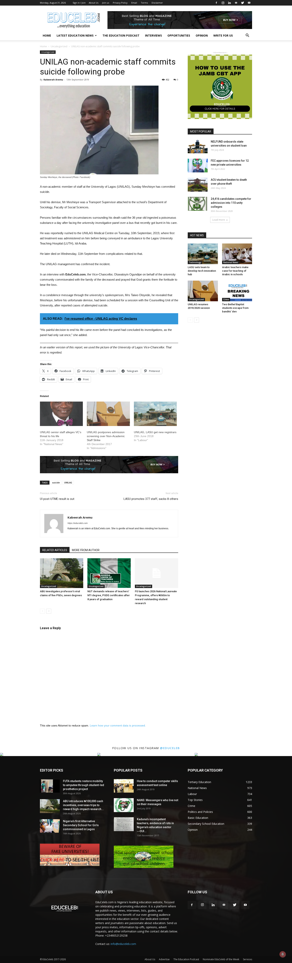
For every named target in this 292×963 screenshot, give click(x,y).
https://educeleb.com (78, 523)
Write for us (223, 35)
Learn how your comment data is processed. (118, 725)
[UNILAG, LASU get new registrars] (155, 414)
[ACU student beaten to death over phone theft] (198, 185)
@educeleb (170, 748)
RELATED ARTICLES (54, 550)
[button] (247, 36)
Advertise (164, 959)
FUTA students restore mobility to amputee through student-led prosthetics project (83, 785)
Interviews (153, 35)
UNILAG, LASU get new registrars (155, 432)
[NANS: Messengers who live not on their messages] (124, 805)
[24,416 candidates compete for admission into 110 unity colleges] (198, 204)
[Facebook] (216, 3)
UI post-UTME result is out (57, 499)
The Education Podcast (120, 35)
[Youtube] (249, 3)
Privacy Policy (120, 2)
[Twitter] (243, 3)
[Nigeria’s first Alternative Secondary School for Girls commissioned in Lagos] (50, 826)
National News (230, 262)
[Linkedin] (229, 3)
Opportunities (178, 35)
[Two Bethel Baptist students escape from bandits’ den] (237, 291)
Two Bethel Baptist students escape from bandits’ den (235, 308)
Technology (195, 262)
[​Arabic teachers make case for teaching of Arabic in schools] (237, 253)
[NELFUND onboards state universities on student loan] (198, 146)
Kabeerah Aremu (53, 79)
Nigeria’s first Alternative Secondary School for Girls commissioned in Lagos (81, 825)
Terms (144, 2)
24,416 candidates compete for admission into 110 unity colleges (231, 202)
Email (134, 2)
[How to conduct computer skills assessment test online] (124, 786)
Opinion (202, 35)
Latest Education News (75, 35)
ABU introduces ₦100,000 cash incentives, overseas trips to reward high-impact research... (83, 805)
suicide (56, 482)
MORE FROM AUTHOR (86, 550)
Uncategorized (59, 46)
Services (247, 959)
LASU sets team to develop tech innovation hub (202, 271)
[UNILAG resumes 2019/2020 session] (203, 291)
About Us (93, 2)
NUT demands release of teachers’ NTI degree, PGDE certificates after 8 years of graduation (108, 595)
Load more (218, 219)
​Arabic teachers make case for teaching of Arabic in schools (235, 271)
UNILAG (68, 482)
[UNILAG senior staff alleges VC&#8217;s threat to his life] (61, 414)
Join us (105, 2)
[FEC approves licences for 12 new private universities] (198, 165)
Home (47, 35)
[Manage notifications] (282, 954)
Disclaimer (157, 2)
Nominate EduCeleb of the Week (221, 959)
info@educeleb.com (123, 944)
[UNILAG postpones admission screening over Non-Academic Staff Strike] (108, 414)
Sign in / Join (79, 2)
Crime (226, 299)
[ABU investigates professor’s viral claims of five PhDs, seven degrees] (61, 573)
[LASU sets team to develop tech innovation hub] (203, 253)
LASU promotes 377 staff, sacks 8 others (151, 499)
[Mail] (236, 3)
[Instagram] (223, 3)
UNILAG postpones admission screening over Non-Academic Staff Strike (106, 436)
